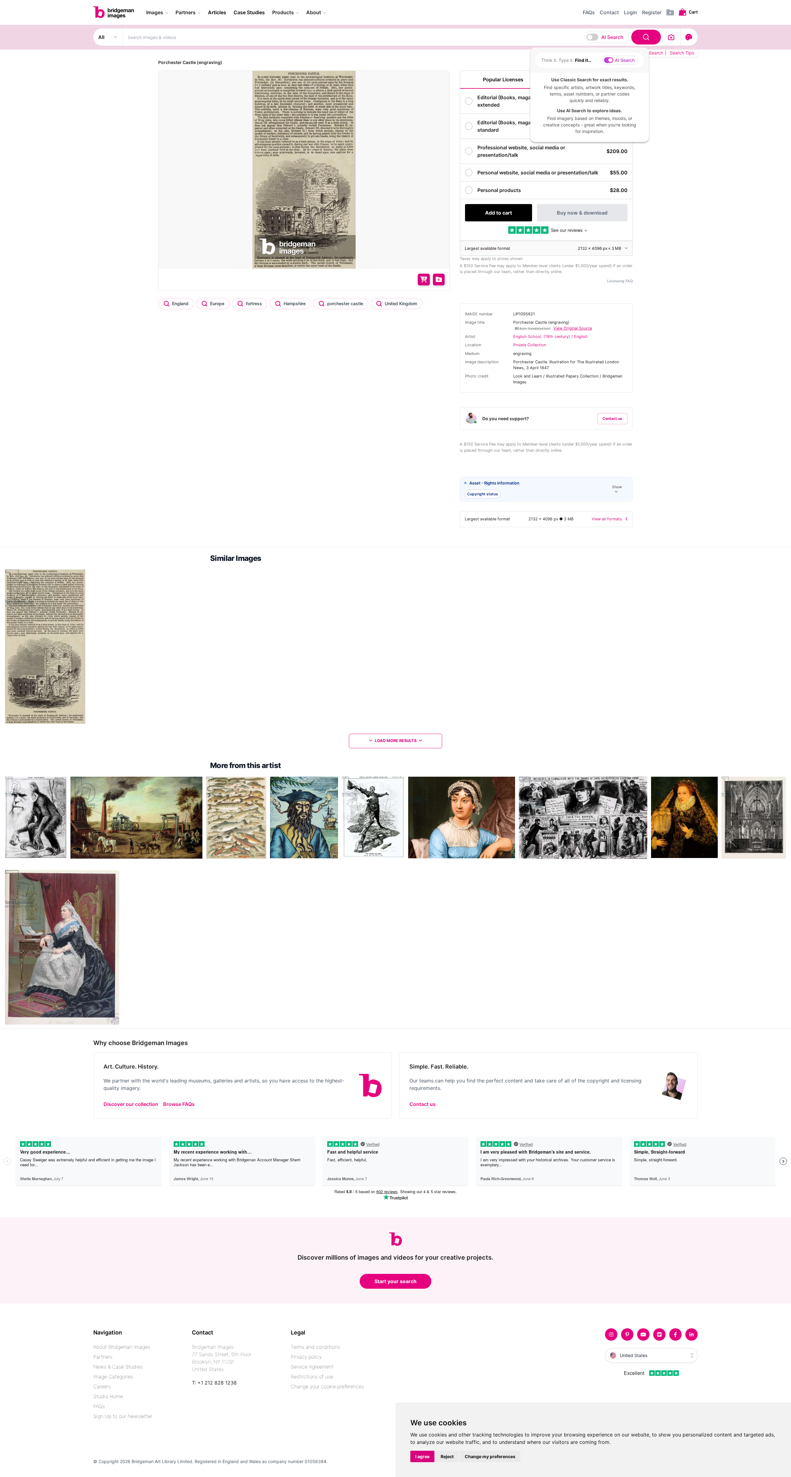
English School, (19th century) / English (550, 336)
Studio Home (108, 1396)
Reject (447, 1456)
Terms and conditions (315, 1347)
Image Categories (113, 1376)
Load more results (396, 740)
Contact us (612, 418)
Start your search (395, 1281)
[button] (546, 489)
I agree (422, 1456)
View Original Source (572, 328)
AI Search (612, 37)
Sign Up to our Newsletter (122, 1416)
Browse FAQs (179, 1104)
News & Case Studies (118, 1367)
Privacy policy (306, 1357)
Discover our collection (131, 1104)
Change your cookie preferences (327, 1386)
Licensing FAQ (620, 281)
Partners (102, 1357)
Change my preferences (490, 1456)
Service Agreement (312, 1367)
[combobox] (393, 37)
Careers (102, 1386)
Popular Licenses (503, 79)
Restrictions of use (312, 1376)
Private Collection (529, 345)
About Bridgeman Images (121, 1347)
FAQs (99, 1406)
